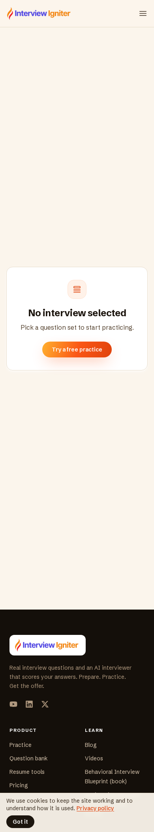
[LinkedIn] (29, 704)
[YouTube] (13, 704)
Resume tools (27, 771)
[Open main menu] (143, 13)
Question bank (28, 758)
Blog (91, 744)
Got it (20, 821)
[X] (45, 704)
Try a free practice (77, 349)
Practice (20, 744)
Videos (94, 758)
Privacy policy (95, 808)
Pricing (18, 785)
